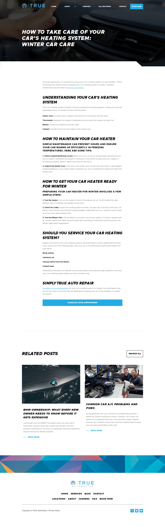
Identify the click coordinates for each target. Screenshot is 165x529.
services (86, 6)
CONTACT (98, 494)
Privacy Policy (54, 511)
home (53, 6)
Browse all (135, 354)
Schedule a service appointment (56, 288)
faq (94, 499)
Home (64, 494)
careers (84, 499)
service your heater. (76, 88)
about (72, 499)
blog (88, 494)
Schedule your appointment (82, 303)
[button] (69, 6)
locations (58, 499)
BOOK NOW (136, 6)
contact (122, 6)
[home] (33, 6)
